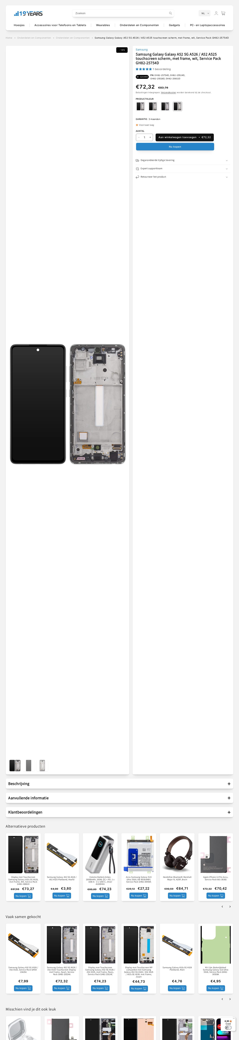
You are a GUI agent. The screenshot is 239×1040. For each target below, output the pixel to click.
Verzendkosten (168, 92)
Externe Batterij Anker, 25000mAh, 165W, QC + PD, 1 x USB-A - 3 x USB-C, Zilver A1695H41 (100, 880)
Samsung (142, 49)
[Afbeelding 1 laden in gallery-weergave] (15, 765)
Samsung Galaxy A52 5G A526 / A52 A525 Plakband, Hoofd (62, 878)
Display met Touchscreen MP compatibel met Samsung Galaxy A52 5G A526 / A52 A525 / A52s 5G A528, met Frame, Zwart (138, 972)
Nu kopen (175, 146)
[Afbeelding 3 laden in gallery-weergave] (42, 765)
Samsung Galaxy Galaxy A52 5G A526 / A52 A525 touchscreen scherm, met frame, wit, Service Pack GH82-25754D (162, 37)
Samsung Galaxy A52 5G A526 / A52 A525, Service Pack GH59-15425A (23, 969)
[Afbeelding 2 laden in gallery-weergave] (28, 765)
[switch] (228, 1028)
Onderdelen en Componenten (34, 37)
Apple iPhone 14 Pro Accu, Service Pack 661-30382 (215, 878)
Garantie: (142, 119)
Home (9, 37)
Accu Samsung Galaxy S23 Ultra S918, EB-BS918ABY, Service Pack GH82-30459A (138, 879)
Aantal (140, 131)
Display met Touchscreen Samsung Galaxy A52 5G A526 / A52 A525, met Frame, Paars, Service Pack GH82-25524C (100, 971)
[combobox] (123, 13)
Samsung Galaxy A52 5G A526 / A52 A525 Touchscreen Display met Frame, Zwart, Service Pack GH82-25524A (62, 971)
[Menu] (234, 1019)
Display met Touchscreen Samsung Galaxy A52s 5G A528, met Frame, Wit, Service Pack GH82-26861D (23, 880)
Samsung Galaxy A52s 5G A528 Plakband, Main (177, 968)
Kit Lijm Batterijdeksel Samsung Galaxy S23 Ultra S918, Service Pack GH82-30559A (215, 971)
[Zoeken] (170, 13)
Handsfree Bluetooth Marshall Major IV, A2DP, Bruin (177, 878)
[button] (223, 13)
